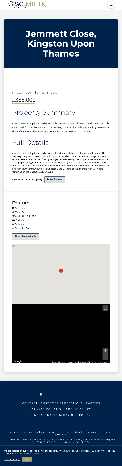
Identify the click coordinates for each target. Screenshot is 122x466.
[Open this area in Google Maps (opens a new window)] (18, 361)
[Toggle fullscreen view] (105, 308)
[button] (111, 4)
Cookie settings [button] (12, 459)
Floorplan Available (25, 236)
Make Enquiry (54, 179)
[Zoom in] (105, 351)
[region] (61, 333)
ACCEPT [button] (27, 459)
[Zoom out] (105, 357)
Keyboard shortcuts (58, 362)
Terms (94, 362)
